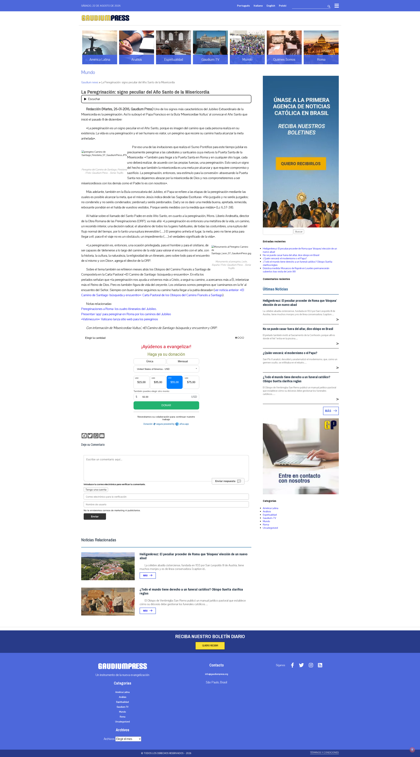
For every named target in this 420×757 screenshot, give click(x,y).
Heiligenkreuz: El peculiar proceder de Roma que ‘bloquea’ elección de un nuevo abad (193, 556)
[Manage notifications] (412, 749)
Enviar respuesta (225, 481)
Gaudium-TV (269, 518)
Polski (282, 5)
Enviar (95, 516)
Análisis (267, 511)
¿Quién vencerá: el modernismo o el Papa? (285, 258)
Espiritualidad (270, 514)
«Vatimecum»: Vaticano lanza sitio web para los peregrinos (119, 319)
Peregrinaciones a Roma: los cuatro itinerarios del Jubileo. (119, 309)
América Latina (270, 508)
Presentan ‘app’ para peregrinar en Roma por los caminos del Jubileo (126, 314)
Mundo (88, 72)
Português (243, 5)
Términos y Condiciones (324, 752)
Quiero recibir (210, 645)
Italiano (258, 5)
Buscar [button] (298, 231)
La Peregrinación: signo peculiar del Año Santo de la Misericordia (145, 92)
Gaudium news (89, 82)
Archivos (109, 739)
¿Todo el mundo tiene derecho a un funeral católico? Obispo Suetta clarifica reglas (191, 591)
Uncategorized (270, 528)
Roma (266, 524)
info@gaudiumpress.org (216, 674)
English (271, 5)
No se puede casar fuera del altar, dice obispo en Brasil (291, 255)
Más (145, 575)
